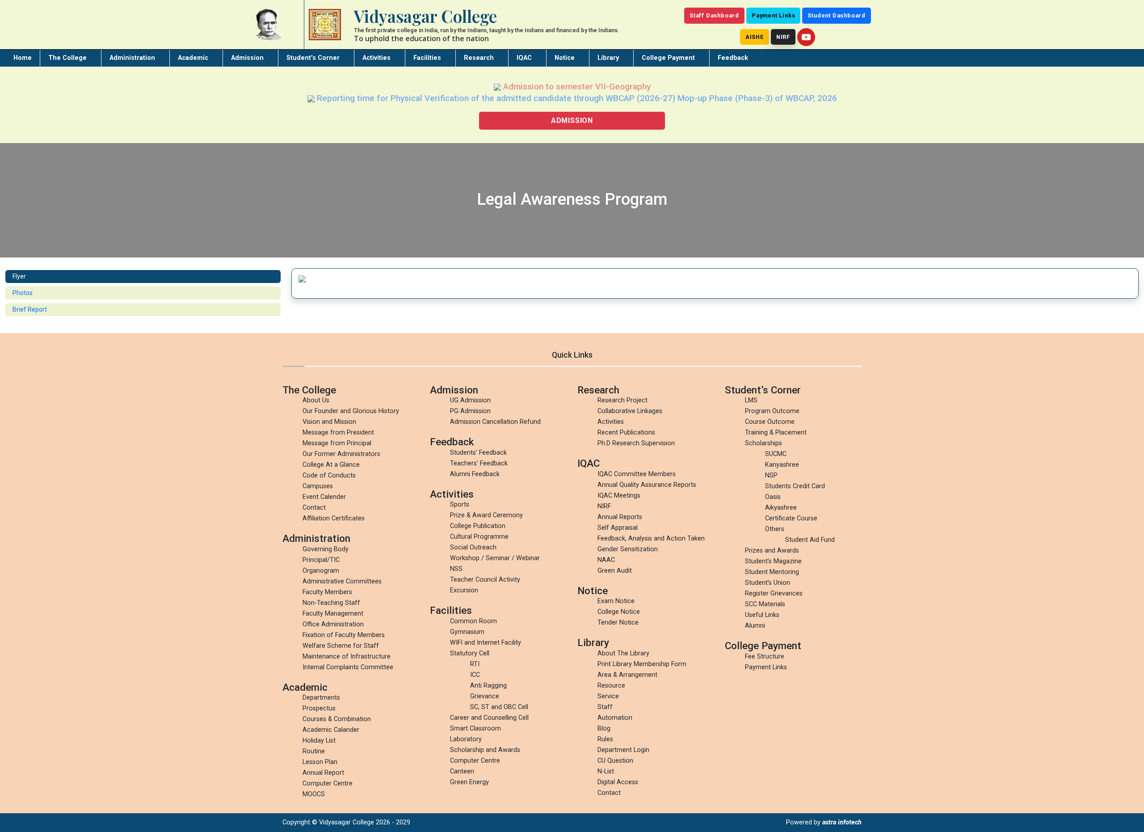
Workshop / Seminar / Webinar (495, 558)
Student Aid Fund (810, 540)
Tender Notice (618, 622)
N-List (605, 771)
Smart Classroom (475, 728)
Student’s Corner (313, 58)
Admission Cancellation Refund (495, 422)
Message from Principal (337, 443)
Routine (314, 751)
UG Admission (470, 400)
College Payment (668, 58)
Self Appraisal (617, 528)
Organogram (321, 570)
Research (479, 58)
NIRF (783, 37)
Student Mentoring (772, 572)
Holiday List (319, 740)
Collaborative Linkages (629, 411)
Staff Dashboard (714, 15)
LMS (751, 400)
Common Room (473, 621)
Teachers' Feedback (479, 463)
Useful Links (762, 615)
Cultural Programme (479, 537)
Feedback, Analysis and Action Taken (651, 538)
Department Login (623, 750)
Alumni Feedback (475, 474)
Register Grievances (774, 593)
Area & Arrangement (627, 675)
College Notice (618, 612)
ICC (475, 675)
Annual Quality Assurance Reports (646, 485)
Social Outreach (473, 547)
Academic (193, 58)
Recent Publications (626, 432)
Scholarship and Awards (485, 750)
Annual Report (323, 773)
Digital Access (617, 782)
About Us (316, 400)
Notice (565, 58)
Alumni (755, 625)
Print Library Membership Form (641, 664)
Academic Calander (331, 730)
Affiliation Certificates (334, 518)
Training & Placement (776, 432)
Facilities (427, 58)
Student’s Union (767, 583)
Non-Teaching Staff (331, 603)
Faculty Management (333, 613)
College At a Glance (331, 465)
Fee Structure (764, 656)
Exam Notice (616, 601)
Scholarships (763, 443)
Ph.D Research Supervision (636, 443)
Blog (603, 728)
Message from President (338, 432)
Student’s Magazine (773, 561)
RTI (474, 664)
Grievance (484, 696)
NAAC (606, 560)
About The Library (623, 653)
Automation (614, 718)
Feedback (733, 58)
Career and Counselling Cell (489, 718)
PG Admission (470, 411)
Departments (321, 697)
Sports (459, 504)
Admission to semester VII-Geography (576, 86)
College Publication (477, 526)
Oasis (773, 497)
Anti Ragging (488, 685)
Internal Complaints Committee (348, 667)
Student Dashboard (837, 15)
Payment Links (773, 15)
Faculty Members (327, 592)
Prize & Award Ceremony (486, 515)
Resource (611, 685)
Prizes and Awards (772, 550)
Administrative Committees (342, 581)
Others (774, 529)
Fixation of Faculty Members (344, 635)
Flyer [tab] (19, 276)
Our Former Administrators (341, 454)
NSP (771, 475)
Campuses (318, 486)
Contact (314, 507)
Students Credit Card (795, 486)
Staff (605, 707)
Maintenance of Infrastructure (347, 656)
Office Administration (333, 624)
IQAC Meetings (618, 495)
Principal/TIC (321, 560)
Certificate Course (791, 518)
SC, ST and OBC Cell (499, 707)
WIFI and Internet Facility (485, 642)
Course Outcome (770, 422)
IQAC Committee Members (636, 474)
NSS (456, 569)
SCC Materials (765, 604)
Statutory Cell (469, 653)
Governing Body (326, 549)
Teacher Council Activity (485, 579)
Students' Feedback (478, 452)
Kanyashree (782, 465)
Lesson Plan (320, 762)
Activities (376, 58)
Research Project (622, 400)
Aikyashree (781, 507)
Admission (247, 58)
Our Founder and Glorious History (351, 411)
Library (608, 58)
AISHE (754, 37)
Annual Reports (619, 517)
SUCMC (775, 454)
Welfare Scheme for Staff (341, 646)
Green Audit (614, 570)
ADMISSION (572, 120)
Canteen (462, 771)
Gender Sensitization (627, 549)
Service (608, 696)
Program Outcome (772, 411)
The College (67, 58)
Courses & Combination (337, 719)
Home (22, 58)
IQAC (524, 58)
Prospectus (319, 708)
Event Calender (324, 497)
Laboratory (466, 739)
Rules (605, 739)
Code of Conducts (329, 475)
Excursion (464, 590)
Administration (132, 58)
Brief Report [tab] (30, 309)
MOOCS (314, 794)
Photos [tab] (23, 292)
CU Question (615, 760)
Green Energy (469, 782)
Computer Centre (328, 783)
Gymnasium (467, 632)
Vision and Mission (329, 422)
